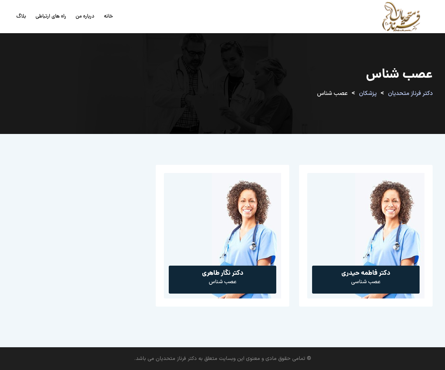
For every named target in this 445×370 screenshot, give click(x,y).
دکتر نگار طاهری (222, 273)
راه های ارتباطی (51, 16)
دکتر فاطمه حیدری (365, 273)
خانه (108, 16)
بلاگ (21, 16)
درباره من (85, 16)
